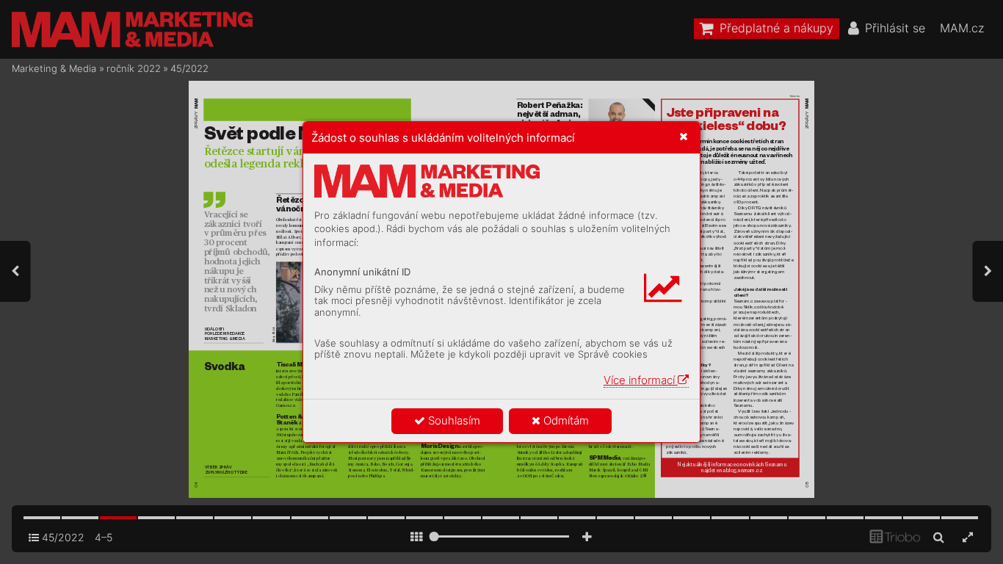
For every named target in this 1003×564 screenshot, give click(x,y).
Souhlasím (452, 420)
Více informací (641, 380)
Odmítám (564, 420)
